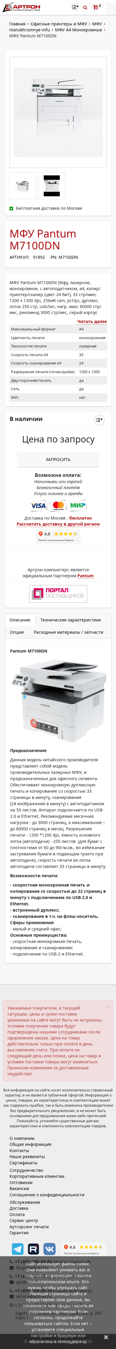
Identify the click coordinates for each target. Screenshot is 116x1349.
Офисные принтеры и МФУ (59, 24)
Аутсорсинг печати (29, 1226)
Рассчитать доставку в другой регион (58, 524)
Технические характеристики (70, 620)
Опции (17, 632)
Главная (17, 24)
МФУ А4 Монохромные (78, 30)
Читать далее (92, 321)
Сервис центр (24, 1220)
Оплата (17, 1214)
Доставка (19, 1208)
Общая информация (30, 1144)
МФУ (97, 24)
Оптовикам (21, 1182)
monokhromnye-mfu (29, 30)
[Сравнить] (99, 420)
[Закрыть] (106, 1337)
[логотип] (22, 7)
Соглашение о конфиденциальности (47, 1195)
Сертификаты (23, 1163)
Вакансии (19, 1188)
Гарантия (19, 1232)
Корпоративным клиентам (37, 1176)
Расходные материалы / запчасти (68, 632)
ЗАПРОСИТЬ (58, 459)
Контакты (19, 1150)
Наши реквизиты (27, 1156)
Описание (20, 620)
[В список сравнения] (75, 7)
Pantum (85, 575)
